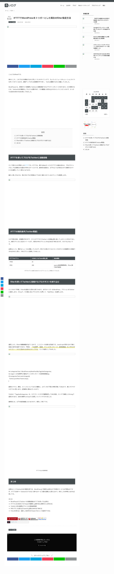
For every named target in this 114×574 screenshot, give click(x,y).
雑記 (14, 22)
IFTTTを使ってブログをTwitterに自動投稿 (30, 135)
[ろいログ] (10, 5)
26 (106, 107)
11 (102, 101)
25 (102, 107)
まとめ (19, 143)
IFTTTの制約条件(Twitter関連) (26, 138)
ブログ (10, 22)
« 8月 (86, 114)
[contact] (108, 1)
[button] (108, 5)
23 (96, 107)
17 (99, 104)
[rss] (106, 1)
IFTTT (26, 165)
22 (93, 107)
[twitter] (104, 1)
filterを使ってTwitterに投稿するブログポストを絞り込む (34, 140)
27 (86, 111)
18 (102, 104)
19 (106, 104)
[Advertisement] (42, 110)
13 (86, 104)
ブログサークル (14, 522)
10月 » (105, 114)
